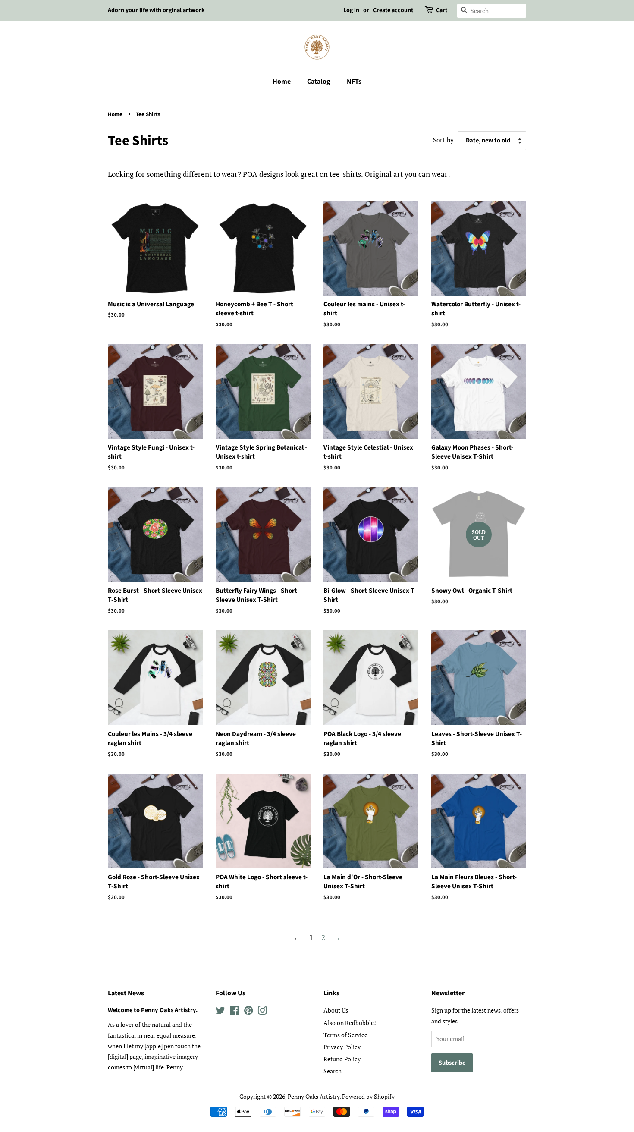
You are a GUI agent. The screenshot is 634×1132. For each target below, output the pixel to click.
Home (282, 81)
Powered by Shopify (368, 1096)
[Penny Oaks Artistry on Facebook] (234, 1012)
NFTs (354, 81)
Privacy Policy (342, 1047)
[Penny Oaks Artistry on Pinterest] (248, 1012)
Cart (441, 10)
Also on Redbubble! (349, 1023)
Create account (393, 10)
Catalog (318, 81)
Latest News (126, 993)
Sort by (443, 139)
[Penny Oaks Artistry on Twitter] (220, 1012)
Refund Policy (342, 1059)
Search (332, 1071)
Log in (351, 10)
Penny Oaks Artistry (313, 1096)
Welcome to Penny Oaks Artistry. (153, 1010)
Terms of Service (345, 1035)
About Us (335, 1010)
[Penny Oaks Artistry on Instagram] (262, 1012)
